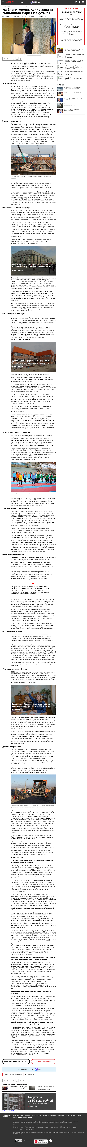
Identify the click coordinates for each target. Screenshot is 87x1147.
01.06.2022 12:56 (6, 7)
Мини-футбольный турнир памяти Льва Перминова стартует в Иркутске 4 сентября (71, 26)
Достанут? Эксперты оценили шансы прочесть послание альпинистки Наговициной (74, 56)
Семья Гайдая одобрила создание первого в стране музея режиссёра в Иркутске (71, 19)
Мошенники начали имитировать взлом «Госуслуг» (73, 110)
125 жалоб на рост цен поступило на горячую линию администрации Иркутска (45, 1088)
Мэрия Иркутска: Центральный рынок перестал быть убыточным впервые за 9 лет (32, 266)
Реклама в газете (36, 1115)
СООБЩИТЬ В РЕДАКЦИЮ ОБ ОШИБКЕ (22, 1117)
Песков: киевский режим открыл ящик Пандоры (73, 99)
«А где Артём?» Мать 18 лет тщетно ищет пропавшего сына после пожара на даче (74, 73)
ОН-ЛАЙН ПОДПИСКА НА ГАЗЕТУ (74, 1115)
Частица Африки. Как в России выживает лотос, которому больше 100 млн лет (74, 78)
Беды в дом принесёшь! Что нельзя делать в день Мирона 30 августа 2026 (71, 13)
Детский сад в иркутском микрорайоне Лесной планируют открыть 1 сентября (30, 362)
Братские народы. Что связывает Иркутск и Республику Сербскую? (19, 1087)
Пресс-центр (61, 1115)
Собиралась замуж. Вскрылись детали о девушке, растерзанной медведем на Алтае (73, 67)
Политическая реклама (49, 1115)
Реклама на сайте (25, 1115)
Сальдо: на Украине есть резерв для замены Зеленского (73, 104)
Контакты (16, 1115)
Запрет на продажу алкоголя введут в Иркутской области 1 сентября (71, 39)
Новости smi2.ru (8, 1110)
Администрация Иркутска (34, 55)
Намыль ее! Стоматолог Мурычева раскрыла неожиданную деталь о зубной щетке (74, 62)
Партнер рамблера (28, 1140)
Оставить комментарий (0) (44, 1061)
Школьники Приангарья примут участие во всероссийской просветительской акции (32, 705)
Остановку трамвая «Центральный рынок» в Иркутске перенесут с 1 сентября (71, 33)
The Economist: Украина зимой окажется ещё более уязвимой (72, 88)
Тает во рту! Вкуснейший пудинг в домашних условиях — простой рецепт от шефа (74, 50)
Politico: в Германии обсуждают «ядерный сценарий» (72, 93)
